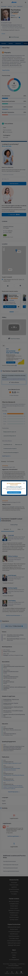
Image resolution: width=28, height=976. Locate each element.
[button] (14, 492)
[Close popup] (24, 483)
